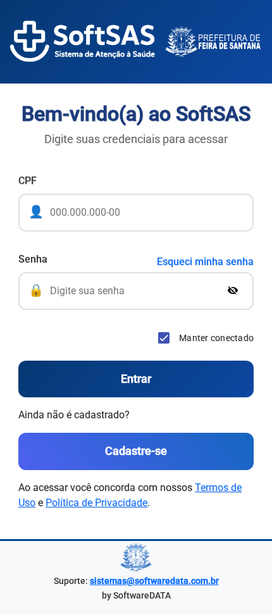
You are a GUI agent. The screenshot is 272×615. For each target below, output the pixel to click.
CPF (27, 181)
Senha (32, 259)
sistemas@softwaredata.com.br (154, 581)
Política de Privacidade (96, 503)
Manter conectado (216, 338)
